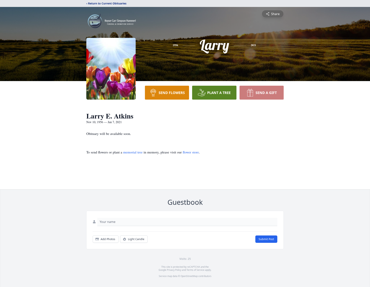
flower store (191, 152)
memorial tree (133, 152)
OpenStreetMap (189, 276)
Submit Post (266, 239)
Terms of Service (195, 270)
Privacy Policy (174, 270)
